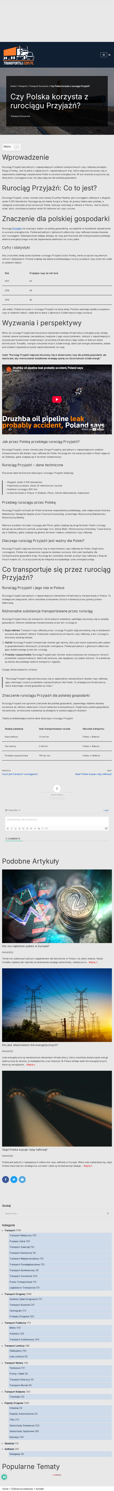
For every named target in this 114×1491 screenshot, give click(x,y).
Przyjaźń (16, 228)
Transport (22, 86)
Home (13, 86)
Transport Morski (18, 1385)
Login (106, 810)
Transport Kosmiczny (20, 1252)
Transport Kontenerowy (22, 1270)
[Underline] (16, 828)
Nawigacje (14, 1454)
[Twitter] (13, 1179)
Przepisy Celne (17, 1241)
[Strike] (19, 828)
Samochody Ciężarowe (21, 1431)
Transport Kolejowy (14, 1391)
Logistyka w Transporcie (22, 1287)
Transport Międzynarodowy (24, 1258)
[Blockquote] (31, 828)
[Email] (22, 1179)
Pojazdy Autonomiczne (21, 1413)
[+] (46, 828)
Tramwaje (14, 1396)
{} (43, 828)
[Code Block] (35, 828)
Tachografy (15, 1310)
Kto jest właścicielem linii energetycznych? (30, 1045)
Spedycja (9, 1443)
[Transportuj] (18, 55)
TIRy (11, 1419)
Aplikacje (9, 1449)
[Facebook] (5, 1179)
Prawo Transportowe (20, 1282)
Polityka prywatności (22, 1488)
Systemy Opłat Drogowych (23, 1299)
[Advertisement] (57, 21)
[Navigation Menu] (104, 54)
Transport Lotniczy (14, 1345)
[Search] (109, 55)
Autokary (14, 1333)
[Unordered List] (27, 828)
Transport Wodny (13, 1363)
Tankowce (14, 1368)
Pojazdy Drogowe (13, 1403)
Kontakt (40, 1488)
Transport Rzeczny (19, 1379)
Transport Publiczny (15, 1322)
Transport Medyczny (20, 1235)
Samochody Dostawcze (21, 1425)
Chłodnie (14, 1408)
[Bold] (8, 828)
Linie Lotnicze (16, 1356)
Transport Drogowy (14, 1294)
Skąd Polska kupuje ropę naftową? (25, 1149)
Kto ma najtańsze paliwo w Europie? (25, 946)
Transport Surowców (38, 86)
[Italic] (12, 828)
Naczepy (14, 1437)
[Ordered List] (23, 828)
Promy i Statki (16, 1373)
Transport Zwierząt (19, 1247)
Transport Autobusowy (21, 1339)
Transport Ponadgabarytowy (24, 1264)
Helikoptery (15, 1350)
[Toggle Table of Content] (15, 147)
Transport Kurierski (19, 1304)
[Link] (39, 828)
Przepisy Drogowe (19, 1316)
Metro (12, 1327)
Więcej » (93, 962)
